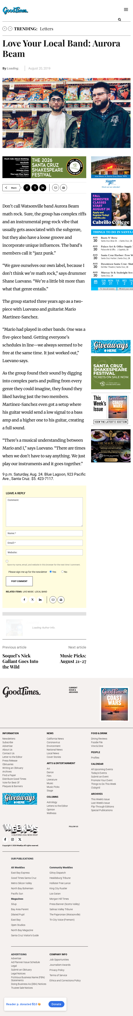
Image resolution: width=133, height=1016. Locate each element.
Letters (46, 28)
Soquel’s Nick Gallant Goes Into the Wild (20, 661)
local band (41, 592)
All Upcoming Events (102, 769)
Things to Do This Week (103, 784)
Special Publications (102, 810)
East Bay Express (20, 872)
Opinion (51, 809)
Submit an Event (100, 776)
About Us (7, 749)
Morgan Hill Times (59, 898)
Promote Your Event (102, 780)
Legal (14, 965)
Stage (50, 790)
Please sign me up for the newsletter (27, 571)
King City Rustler (58, 888)
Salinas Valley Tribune (61, 909)
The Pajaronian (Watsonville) (65, 914)
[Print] (63, 187)
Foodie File (97, 742)
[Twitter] (34, 187)
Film (49, 776)
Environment (53, 746)
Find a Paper (9, 775)
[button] (119, 19)
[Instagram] (12, 839)
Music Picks (53, 787)
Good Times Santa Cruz (23, 878)
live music (28, 592)
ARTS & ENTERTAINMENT (61, 763)
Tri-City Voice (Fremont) (62, 919)
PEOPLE (95, 752)
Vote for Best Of (10, 782)
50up (14, 904)
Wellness (51, 813)
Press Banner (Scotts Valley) (65, 904)
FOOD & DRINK (99, 733)
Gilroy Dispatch (58, 872)
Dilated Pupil (17, 914)
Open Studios (18, 925)
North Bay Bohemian (22, 888)
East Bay (16, 919)
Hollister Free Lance (60, 883)
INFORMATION (10, 733)
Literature (52, 779)
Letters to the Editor (57, 805)
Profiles (95, 757)
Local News (53, 753)
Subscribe (7, 742)
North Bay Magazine (22, 930)
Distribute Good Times (14, 778)
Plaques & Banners (12, 786)
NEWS (50, 733)
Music (50, 783)
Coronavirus (53, 742)
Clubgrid (95, 787)
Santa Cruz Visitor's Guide (25, 935)
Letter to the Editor (12, 757)
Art (48, 768)
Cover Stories (54, 757)
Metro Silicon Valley (21, 883)
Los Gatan (55, 893)
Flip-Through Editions (102, 806)
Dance (50, 772)
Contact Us (8, 753)
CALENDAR (97, 764)
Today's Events (99, 773)
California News (55, 738)
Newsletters (8, 738)
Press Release (9, 760)
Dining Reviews (99, 738)
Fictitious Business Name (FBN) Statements (28, 979)
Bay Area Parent (20, 909)
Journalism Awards (60, 964)
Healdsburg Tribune (60, 878)
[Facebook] (26, 187)
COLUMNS (52, 796)
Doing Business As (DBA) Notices (28, 984)
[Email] (54, 187)
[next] (10, 28)
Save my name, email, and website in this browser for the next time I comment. (43, 565)
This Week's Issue (100, 799)
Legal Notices (18, 973)
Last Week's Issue (100, 803)
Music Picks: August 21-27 (73, 658)
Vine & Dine (97, 746)
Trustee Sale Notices (22, 987)
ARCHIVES (73, 690)
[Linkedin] (42, 187)
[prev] (4, 28)
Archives (7, 771)
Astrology (52, 802)
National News (55, 749)
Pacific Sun (17, 893)
